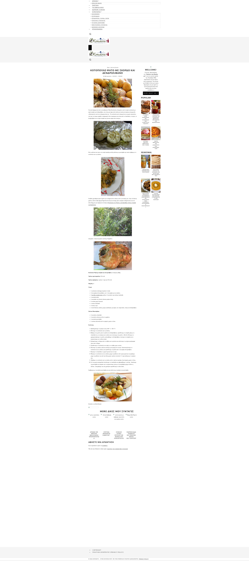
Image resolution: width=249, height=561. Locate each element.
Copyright (97, 550)
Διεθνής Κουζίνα (98, 27)
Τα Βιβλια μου (98, 7)
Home (108, 67)
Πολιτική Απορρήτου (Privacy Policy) (108, 552)
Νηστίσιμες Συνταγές (99, 24)
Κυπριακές (96, 16)
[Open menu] (90, 47)
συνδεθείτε (104, 445)
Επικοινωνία (97, 29)
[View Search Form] (90, 34)
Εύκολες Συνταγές (98, 20)
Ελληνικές (96, 14)
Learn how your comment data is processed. (117, 449)
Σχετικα (95, 5)
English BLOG (97, 3)
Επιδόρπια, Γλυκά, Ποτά (100, 18)
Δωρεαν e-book (98, 9)
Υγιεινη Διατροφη (98, 22)
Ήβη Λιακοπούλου (108, 76)
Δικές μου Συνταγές (114, 67)
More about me (150, 93)
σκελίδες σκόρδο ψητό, (97, 295)
